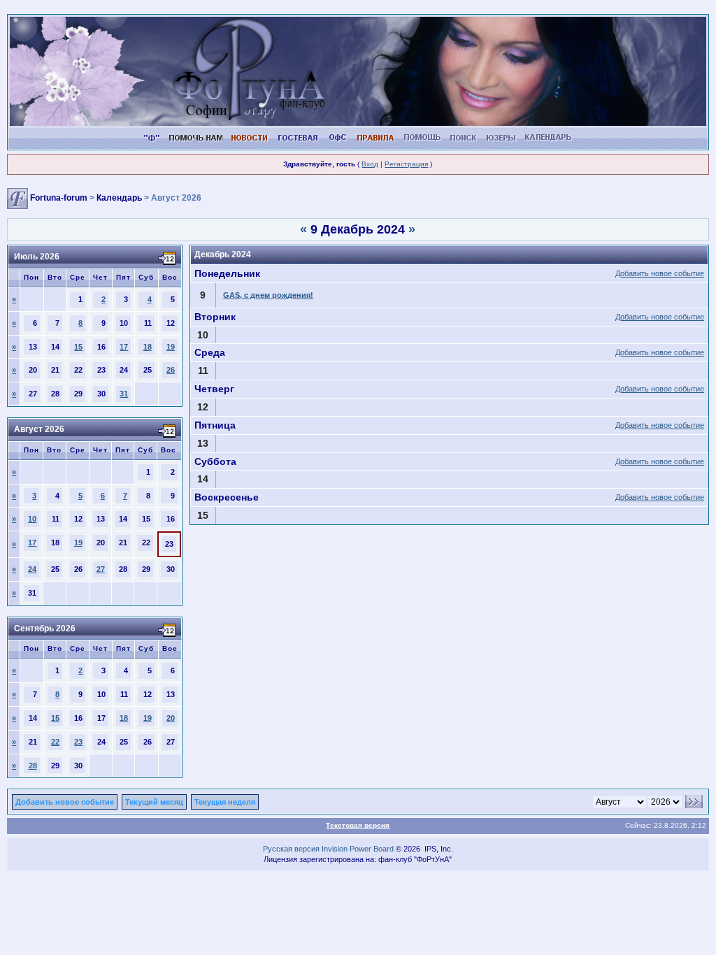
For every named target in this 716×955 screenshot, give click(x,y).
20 (170, 718)
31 (124, 393)
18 (147, 347)
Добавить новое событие (659, 273)
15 (78, 347)
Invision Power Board (358, 849)
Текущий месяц (154, 802)
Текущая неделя (224, 802)
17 (124, 347)
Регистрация (406, 164)
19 (170, 347)
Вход (369, 164)
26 (170, 370)
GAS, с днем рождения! (268, 295)
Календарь (119, 198)
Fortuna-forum (58, 198)
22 (55, 742)
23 (78, 742)
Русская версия (291, 849)
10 (32, 519)
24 (32, 569)
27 (100, 569)
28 (33, 765)
